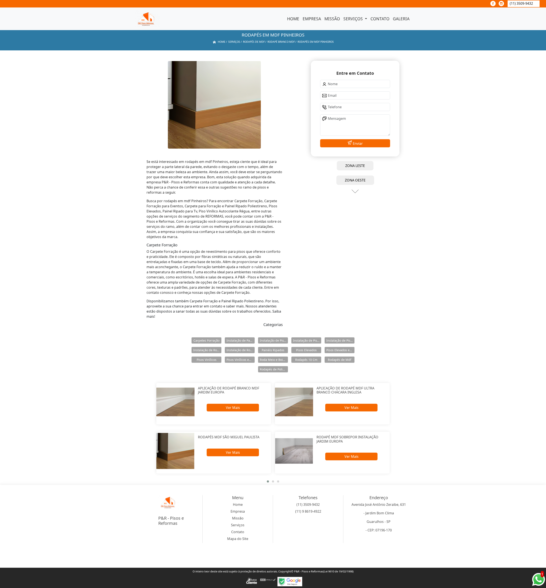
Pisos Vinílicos (206, 360)
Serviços (353, 19)
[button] (267, 481)
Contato (379, 19)
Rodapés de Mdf (339, 360)
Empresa (312, 19)
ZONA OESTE (355, 180)
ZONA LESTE (355, 165)
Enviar (357, 143)
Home (293, 19)
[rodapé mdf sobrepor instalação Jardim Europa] (294, 451)
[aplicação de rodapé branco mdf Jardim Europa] (175, 402)
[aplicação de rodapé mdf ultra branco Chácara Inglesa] (294, 402)
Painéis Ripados (273, 350)
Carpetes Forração (206, 340)
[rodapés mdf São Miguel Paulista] (175, 451)
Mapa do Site (237, 538)
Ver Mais (233, 407)
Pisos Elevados (306, 350)
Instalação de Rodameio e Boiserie (207, 350)
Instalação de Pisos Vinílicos (340, 340)
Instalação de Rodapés (241, 350)
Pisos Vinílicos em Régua (241, 360)
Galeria (401, 19)
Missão (332, 19)
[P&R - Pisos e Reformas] (147, 18)
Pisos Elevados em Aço (340, 350)
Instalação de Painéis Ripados (241, 340)
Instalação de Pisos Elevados (274, 340)
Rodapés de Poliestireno (274, 369)
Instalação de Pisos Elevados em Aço (307, 340)
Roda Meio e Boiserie (274, 360)
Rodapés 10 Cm (306, 360)
